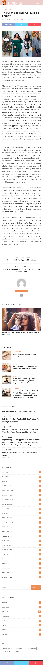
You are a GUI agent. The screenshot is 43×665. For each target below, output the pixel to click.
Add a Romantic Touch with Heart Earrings (18, 411)
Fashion (18, 364)
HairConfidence (8, 648)
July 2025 (21, 509)
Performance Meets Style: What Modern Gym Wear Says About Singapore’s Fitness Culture (24, 381)
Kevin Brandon (18, 19)
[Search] (32, 2)
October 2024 (21, 527)
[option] (21, 322)
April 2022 (21, 563)
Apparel (21, 602)
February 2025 (21, 518)
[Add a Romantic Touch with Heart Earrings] (6, 355)
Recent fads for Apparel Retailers (21, 260)
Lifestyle (7, 9)
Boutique (21, 607)
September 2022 (21, 550)
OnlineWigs (31, 648)
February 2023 (21, 545)
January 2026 (21, 495)
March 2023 (21, 540)
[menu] (37, 2)
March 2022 (21, 568)
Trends (21, 634)
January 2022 (21, 577)
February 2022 (21, 572)
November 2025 (21, 499)
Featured (21, 616)
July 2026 (21, 472)
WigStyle (18, 651)
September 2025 (21, 504)
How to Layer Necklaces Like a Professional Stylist (19, 454)
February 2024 (21, 531)
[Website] (21, 295)
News (21, 630)
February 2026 (21, 490)
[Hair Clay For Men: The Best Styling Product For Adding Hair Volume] (6, 367)
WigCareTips (7, 651)
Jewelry (18, 351)
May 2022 (21, 559)
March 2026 (21, 486)
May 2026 (21, 477)
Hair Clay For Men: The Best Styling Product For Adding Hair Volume (20, 420)
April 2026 (21, 481)
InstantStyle (20, 648)
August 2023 (21, 536)
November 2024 (21, 522)
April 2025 (21, 513)
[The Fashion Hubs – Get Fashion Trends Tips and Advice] (12, 2)
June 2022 (21, 554)
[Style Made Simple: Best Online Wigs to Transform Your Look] (21, 319)
